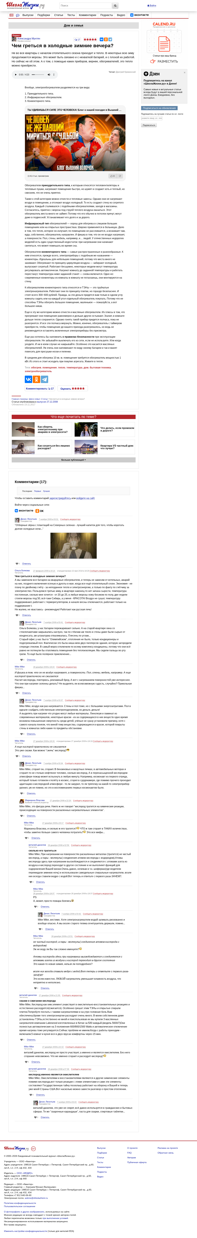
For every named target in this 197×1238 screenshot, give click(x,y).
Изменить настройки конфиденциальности (25, 1231)
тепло (61, 367)
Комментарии (87, 15)
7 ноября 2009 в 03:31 (49, 519)
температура (74, 367)
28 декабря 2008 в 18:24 (44, 667)
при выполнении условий (55, 1218)
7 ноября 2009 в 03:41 (53, 622)
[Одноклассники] (106, 39)
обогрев (36, 367)
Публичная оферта (137, 1162)
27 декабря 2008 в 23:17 (53, 823)
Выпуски (27, 15)
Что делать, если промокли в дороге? (117, 429)
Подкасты (106, 15)
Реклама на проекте (168, 1148)
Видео (121, 15)
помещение (49, 367)
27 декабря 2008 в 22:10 (53, 1047)
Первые (37, 491)
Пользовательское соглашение (19, 1206)
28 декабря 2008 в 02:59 (59, 845)
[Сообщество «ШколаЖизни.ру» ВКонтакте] (139, 15)
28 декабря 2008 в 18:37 (44, 894)
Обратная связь (166, 1153)
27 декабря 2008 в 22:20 (61, 801)
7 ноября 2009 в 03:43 (67, 1102)
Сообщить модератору (70, 519)
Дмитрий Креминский (126, 72)
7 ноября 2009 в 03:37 (53, 700)
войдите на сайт (85, 498)
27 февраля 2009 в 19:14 (44, 571)
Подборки (43, 15)
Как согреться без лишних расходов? (54, 447)
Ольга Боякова (22, 570)
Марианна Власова (35, 800)
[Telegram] (110, 39)
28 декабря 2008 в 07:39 (59, 1069)
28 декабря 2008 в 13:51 (62, 936)
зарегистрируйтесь (60, 498)
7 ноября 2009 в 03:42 (71, 914)
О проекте (132, 1148)
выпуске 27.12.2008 (47, 401)
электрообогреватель (38, 371)
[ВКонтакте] (101, 39)
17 (78, 39)
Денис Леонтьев (28, 519)
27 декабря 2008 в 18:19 (44, 741)
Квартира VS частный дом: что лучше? (117, 447)
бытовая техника (100, 367)
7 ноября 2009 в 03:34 (53, 763)
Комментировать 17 (40, 388)
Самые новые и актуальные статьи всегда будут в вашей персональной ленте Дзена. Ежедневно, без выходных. (163, 93)
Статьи (58, 15)
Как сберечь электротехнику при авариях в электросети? (53, 429)
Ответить (26, 563)
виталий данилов (37, 845)
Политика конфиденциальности (20, 1203)
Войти (152, 5)
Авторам (131, 1157)
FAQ (129, 1153)
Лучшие (46, 491)
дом (86, 367)
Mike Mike (20, 666)
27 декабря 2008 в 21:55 (50, 995)
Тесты (71, 15)
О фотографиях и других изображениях (24, 1211)
